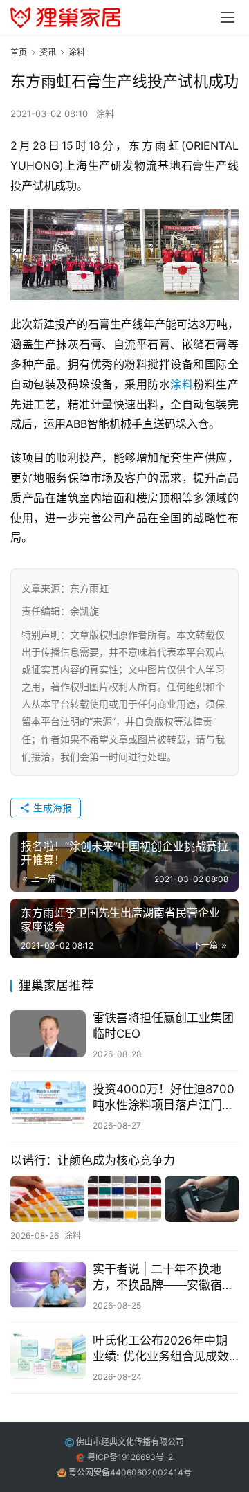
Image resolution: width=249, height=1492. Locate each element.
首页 (18, 52)
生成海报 (51, 808)
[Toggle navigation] (227, 17)
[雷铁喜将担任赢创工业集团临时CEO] (48, 1033)
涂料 (105, 113)
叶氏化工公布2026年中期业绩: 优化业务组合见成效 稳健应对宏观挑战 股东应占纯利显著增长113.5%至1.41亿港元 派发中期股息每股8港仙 (165, 1349)
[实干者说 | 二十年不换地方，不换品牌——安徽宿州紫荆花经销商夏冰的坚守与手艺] (48, 1285)
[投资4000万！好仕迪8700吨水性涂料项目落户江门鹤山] (48, 1105)
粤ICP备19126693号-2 (130, 1457)
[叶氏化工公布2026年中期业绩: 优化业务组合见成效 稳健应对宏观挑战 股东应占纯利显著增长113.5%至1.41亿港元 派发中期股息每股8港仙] (48, 1356)
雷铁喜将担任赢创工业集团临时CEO (163, 1026)
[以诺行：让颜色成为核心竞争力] (124, 1199)
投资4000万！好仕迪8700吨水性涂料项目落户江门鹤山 (163, 1097)
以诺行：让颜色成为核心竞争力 (92, 1160)
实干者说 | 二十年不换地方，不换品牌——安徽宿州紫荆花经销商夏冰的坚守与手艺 (163, 1277)
